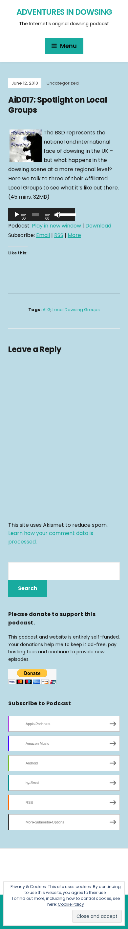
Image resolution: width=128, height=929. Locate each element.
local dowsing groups (76, 309)
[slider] (65, 214)
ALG (47, 309)
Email (43, 235)
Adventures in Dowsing (64, 12)
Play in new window (56, 225)
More (74, 235)
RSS (58, 235)
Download (98, 225)
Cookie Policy (71, 904)
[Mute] (57, 214)
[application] (41, 214)
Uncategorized (63, 83)
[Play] (16, 214)
